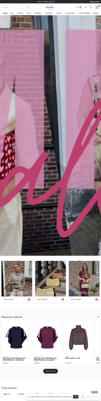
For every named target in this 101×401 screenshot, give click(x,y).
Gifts (29, 13)
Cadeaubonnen (84, 13)
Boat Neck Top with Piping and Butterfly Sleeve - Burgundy (45, 359)
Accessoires (70, 13)
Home (5, 13)
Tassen (58, 13)
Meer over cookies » (92, 397)
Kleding (20, 13)
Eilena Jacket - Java (72, 358)
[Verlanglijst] (91, 7)
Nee (82, 397)
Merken (95, 13)
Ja (75, 397)
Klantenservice (95, 2)
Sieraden (48, 13)
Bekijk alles (49, 371)
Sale (11, 13)
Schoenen (37, 13)
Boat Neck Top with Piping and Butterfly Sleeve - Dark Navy (14, 359)
